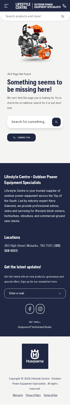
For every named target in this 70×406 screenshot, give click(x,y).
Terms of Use (50, 395)
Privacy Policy (33, 395)
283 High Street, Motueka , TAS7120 (28, 245)
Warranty (18, 395)
